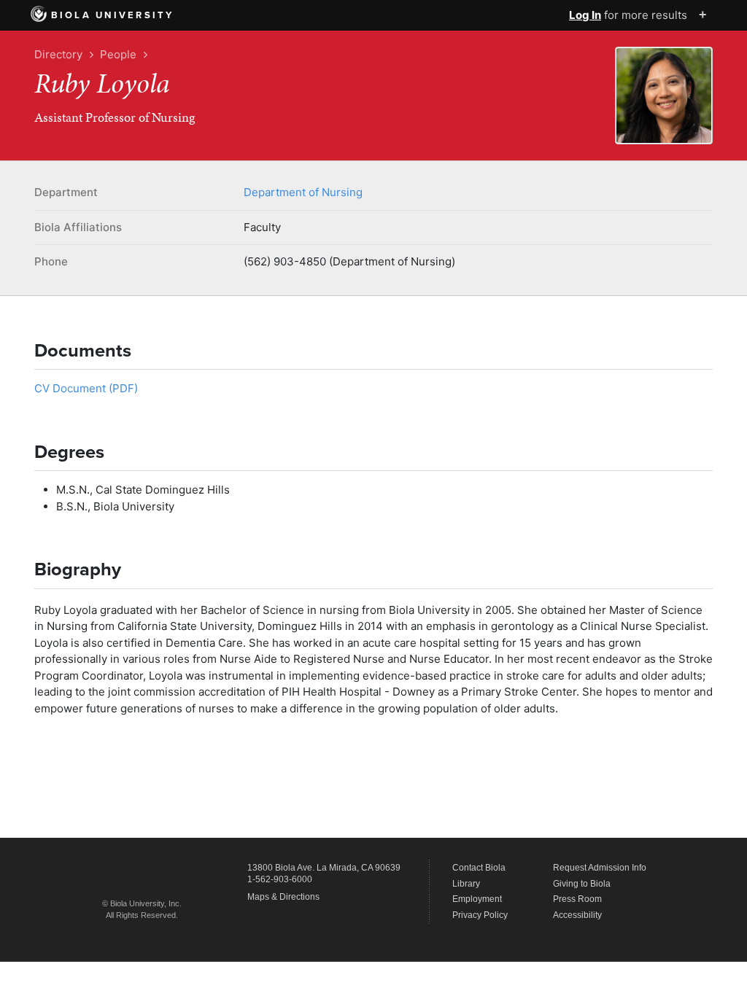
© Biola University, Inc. (142, 903)
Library (466, 884)
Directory (58, 54)
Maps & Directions (283, 897)
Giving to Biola (582, 884)
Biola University (112, 15)
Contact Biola (479, 868)
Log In (585, 15)
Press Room (577, 899)
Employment (477, 899)
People (118, 54)
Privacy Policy (480, 915)
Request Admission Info (599, 868)
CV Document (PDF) (86, 388)
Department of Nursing (303, 192)
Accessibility (577, 915)
